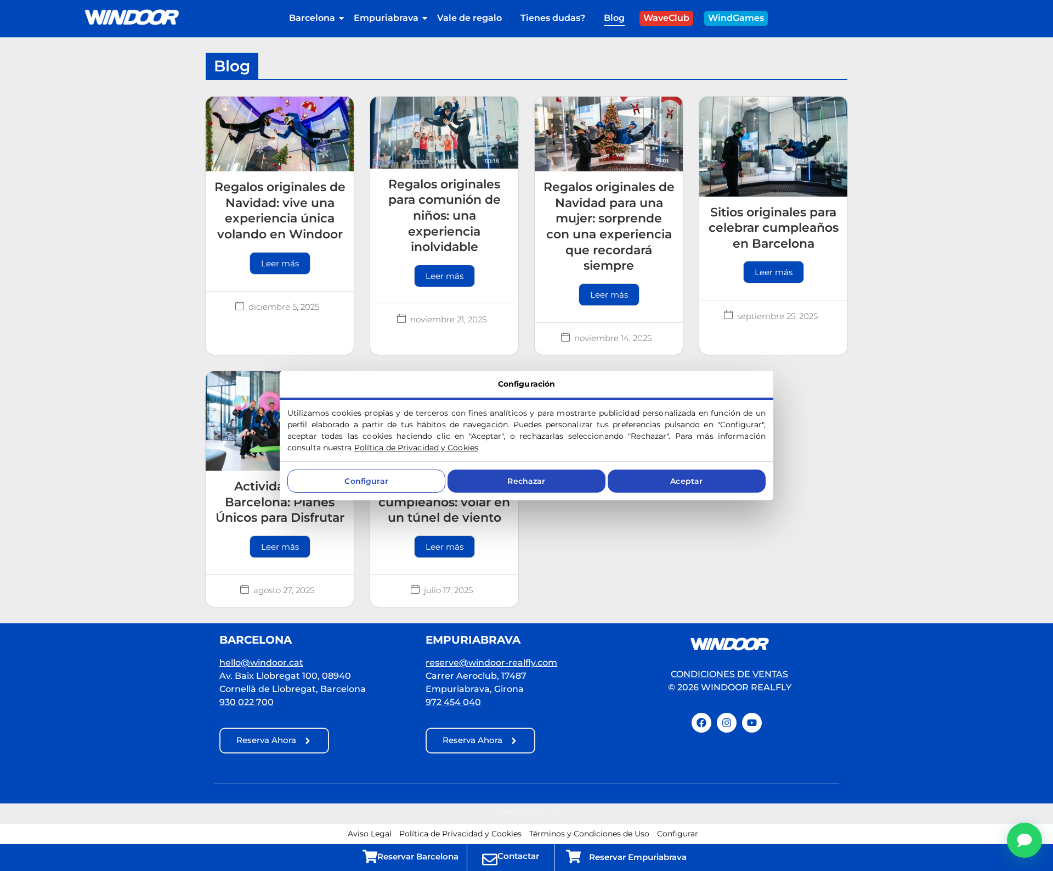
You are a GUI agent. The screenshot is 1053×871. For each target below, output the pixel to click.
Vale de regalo (469, 18)
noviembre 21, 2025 (448, 319)
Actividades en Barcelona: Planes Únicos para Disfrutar (280, 502)
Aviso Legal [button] (370, 834)
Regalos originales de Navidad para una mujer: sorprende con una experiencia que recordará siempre (609, 226)
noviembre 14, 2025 (613, 338)
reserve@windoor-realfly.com (491, 662)
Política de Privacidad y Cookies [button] (460, 834)
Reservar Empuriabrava (638, 857)
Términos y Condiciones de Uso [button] (589, 834)
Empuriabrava (386, 18)
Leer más (280, 263)
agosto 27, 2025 (283, 590)
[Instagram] (727, 723)
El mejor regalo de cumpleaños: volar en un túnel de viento (444, 502)
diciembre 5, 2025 (283, 307)
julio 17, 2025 (448, 590)
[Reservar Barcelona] (370, 855)
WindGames (736, 18)
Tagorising (546, 812)
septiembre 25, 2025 (777, 316)
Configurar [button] (677, 834)
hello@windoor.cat (261, 662)
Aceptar (686, 481)
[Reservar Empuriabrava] (573, 856)
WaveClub (666, 18)
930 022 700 (246, 702)
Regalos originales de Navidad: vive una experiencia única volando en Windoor (280, 211)
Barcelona (312, 18)
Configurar (366, 481)
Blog (614, 18)
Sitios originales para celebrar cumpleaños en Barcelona (774, 228)
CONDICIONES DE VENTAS (729, 674)
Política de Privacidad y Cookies (416, 448)
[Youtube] (752, 723)
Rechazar (526, 481)
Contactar (518, 856)
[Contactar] (489, 858)
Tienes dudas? (552, 18)
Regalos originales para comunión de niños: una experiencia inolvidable (444, 215)
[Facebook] (701, 723)
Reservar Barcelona (417, 856)
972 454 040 (453, 702)
